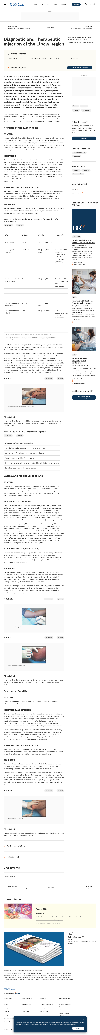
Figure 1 (42, 361)
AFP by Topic (46, 4)
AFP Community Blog (10, 1018)
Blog (55, 4)
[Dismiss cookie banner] (83, 1020)
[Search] (94, 4)
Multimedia (7, 1022)
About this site (8, 1029)
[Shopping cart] (86, 4)
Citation (74, 189)
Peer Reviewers (26, 1004)
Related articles (76, 193)
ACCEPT (78, 1028)
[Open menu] (4, 4)
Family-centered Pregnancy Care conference (79, 360)
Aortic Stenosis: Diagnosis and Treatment (48, 923)
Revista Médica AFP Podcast (65, 1014)
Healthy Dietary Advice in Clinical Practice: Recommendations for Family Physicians (61, 916)
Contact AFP (44, 1011)
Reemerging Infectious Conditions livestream (82, 302)
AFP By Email (44, 1008)
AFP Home (7, 1001)
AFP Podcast (62, 1010)
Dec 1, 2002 (50, 27)
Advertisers (25, 1011)
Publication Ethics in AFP (65, 1005)
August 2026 (42, 909)
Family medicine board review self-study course (83, 241)
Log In (6, 876)
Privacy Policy (71, 1024)
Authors (24, 1001)
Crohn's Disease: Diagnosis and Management (49, 920)
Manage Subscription (46, 1004)
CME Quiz (64, 4)
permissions (43, 979)
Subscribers (25, 1008)
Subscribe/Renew (45, 1001)
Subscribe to (76, 937)
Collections (7, 1011)
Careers (42, 1015)
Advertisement (50, 11)
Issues (35, 4)
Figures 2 (25, 590)
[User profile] (90, 4)
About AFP (62, 1001)
